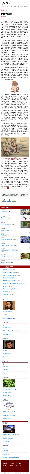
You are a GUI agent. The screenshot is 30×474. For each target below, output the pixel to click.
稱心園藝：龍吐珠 (7, 392)
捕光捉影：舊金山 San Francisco (11, 434)
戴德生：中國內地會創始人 (9, 275)
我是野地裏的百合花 (8, 334)
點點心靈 (20, 6)
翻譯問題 (3, 235)
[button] (4, 200)
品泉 (4, 373)
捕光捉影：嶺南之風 (6, 224)
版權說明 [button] (12, 466)
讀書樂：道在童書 (7, 418)
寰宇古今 (4, 6)
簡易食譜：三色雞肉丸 (8, 396)
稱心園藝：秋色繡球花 (6, 239)
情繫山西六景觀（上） (6, 245)
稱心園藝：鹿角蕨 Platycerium (10, 389)
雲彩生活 (26, 6)
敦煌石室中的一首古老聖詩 (9, 280)
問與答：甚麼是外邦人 (8, 278)
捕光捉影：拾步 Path (8, 441)
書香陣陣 (5, 400)
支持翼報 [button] (12, 463)
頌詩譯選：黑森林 (7, 327)
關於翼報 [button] (5, 463)
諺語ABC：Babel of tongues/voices (12, 331)
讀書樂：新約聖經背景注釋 (9, 415)
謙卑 (4, 357)
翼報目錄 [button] (18, 466)
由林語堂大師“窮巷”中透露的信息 (9, 250)
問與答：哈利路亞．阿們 (9, 272)
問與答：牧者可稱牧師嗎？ (9, 289)
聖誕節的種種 (6, 294)
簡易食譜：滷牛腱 (5, 256)
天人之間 (5, 314)
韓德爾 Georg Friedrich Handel (11, 457)
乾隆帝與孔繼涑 (5, 230)
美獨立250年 (4, 218)
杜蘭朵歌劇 (5, 450)
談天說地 (15, 6)
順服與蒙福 (5, 291)
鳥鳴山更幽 (5, 369)
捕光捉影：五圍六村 (8, 438)
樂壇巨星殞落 (6, 454)
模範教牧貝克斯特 (7, 311)
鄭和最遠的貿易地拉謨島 (9, 318)
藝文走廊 (9, 6)
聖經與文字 (5, 286)
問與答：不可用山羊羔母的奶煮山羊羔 (12, 283)
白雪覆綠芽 (4, 211)
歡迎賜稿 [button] (18, 463)
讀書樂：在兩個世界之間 (9, 412)
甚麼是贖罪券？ (7, 269)
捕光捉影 (5, 423)
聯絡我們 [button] (5, 466)
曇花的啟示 (5, 366)
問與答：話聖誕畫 (7, 353)
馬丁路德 (5, 350)
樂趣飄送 (5, 445)
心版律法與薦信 (5, 262)
